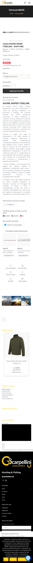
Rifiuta (13, 559)
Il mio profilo (22, 268)
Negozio (5, 49)
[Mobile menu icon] (29, 3)
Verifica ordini (10, 274)
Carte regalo (22, 281)
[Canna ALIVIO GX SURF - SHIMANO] (23, 239)
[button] (10, 204)
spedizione (6, 68)
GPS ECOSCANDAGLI (7, 394)
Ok (6, 559)
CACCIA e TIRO (6, 391)
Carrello (10, 281)
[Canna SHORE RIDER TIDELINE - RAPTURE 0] (16, 33)
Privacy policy (23, 559)
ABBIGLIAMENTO (6, 389)
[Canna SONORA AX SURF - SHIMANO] (9, 239)
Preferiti (22, 274)
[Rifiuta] (31, 550)
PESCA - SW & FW (16, 49)
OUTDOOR (5, 396)
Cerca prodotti (10, 268)
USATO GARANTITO (7, 398)
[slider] (3, 446)
